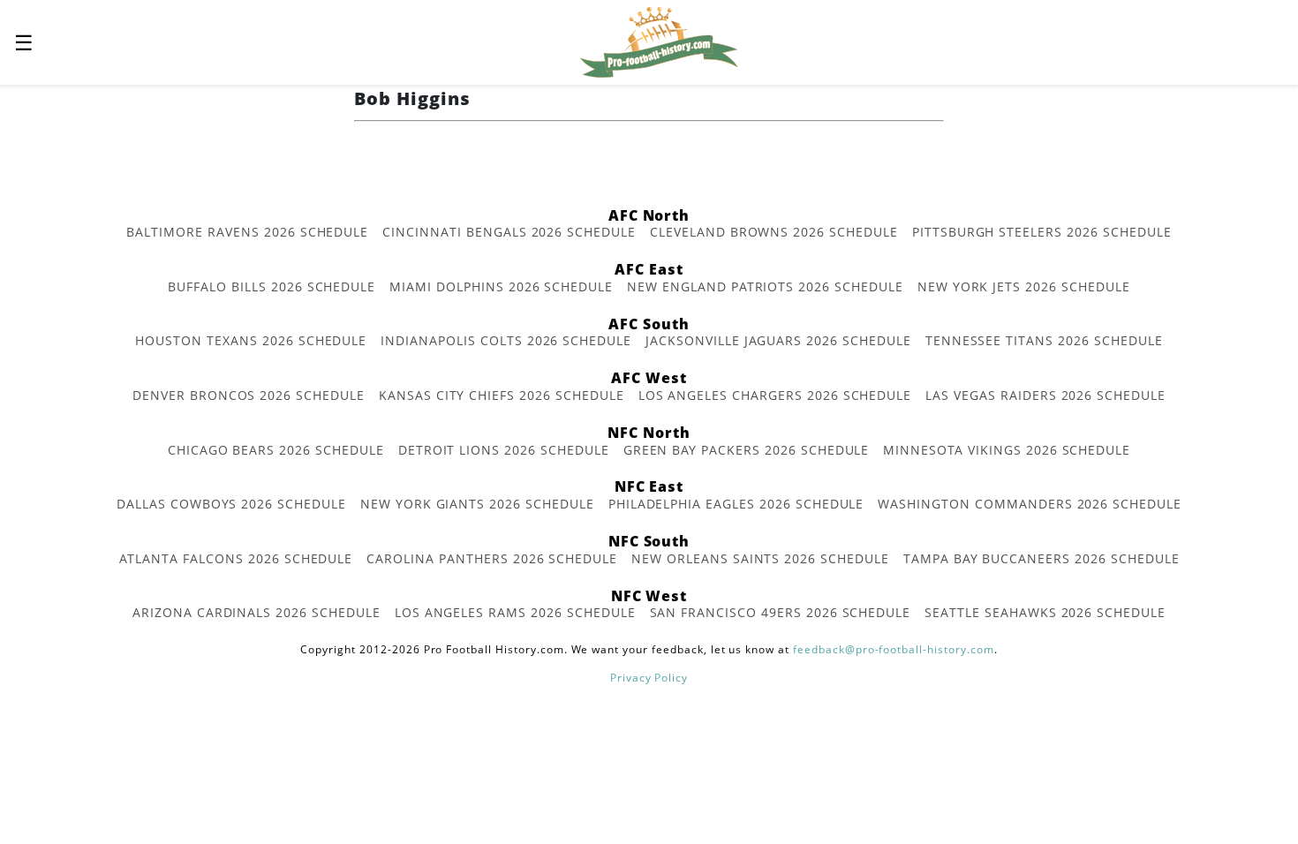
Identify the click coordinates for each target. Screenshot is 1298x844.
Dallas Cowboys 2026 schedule (231, 503)
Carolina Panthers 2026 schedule (491, 558)
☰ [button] (24, 42)
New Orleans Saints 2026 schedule (760, 558)
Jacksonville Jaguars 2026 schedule (778, 340)
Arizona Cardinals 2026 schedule (256, 612)
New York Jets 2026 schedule (1023, 286)
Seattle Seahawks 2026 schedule (1045, 612)
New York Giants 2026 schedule (477, 503)
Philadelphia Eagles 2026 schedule (736, 503)
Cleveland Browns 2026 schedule (774, 231)
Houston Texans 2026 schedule (250, 340)
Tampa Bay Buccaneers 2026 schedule (1041, 558)
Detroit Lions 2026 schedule (503, 449)
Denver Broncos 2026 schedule (248, 395)
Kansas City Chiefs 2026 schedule (501, 395)
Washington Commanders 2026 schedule (1029, 503)
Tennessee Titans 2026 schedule (1044, 340)
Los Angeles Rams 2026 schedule (515, 612)
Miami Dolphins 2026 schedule (501, 286)
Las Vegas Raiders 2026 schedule (1045, 395)
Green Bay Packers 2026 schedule (746, 449)
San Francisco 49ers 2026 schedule (780, 612)
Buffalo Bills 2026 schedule (271, 286)
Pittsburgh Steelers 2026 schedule (1042, 231)
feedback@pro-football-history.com (893, 649)
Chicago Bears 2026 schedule (276, 449)
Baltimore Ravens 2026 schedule (247, 231)
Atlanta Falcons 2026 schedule (236, 558)
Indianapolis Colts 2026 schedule (506, 340)
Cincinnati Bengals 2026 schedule (509, 231)
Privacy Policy (649, 677)
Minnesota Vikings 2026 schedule (1006, 449)
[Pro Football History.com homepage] (658, 40)
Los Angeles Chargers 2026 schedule (775, 395)
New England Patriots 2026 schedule (765, 286)
